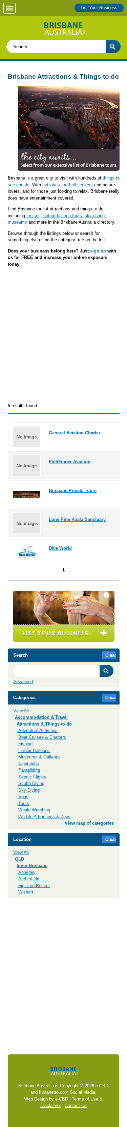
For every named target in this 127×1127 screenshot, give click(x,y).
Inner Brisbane (32, 865)
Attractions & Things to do (44, 724)
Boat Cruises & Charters (42, 737)
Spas (23, 796)
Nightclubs (28, 763)
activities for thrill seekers (67, 184)
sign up (98, 250)
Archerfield (28, 878)
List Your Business (99, 7)
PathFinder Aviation (69, 461)
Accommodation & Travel (41, 717)
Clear (110, 655)
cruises (33, 215)
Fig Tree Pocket (34, 885)
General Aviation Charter (74, 432)
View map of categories (89, 823)
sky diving (95, 215)
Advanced (23, 681)
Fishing (25, 743)
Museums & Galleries (39, 756)
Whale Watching (34, 809)
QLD (19, 859)
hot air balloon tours (62, 215)
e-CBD (61, 1099)
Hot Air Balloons (34, 750)
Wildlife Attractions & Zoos (44, 816)
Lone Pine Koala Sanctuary (77, 519)
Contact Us (76, 1105)
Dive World (60, 548)
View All (21, 710)
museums (17, 222)
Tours (23, 803)
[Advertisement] (63, 335)
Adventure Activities (38, 730)
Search (107, 671)
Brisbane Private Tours (73, 490)
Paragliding (29, 770)
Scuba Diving (31, 783)
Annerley (27, 872)
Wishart (25, 892)
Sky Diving (29, 790)
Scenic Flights (32, 776)
